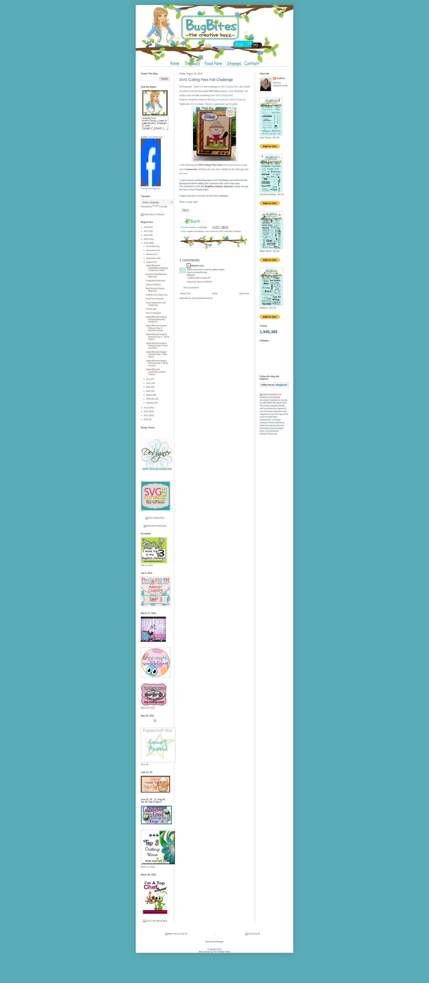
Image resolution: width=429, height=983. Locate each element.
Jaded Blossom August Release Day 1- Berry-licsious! (157, 363)
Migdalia (195, 266)
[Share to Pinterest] (226, 227)
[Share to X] (220, 227)
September (151, 258)
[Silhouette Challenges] (155, 526)
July (148, 379)
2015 (146, 239)
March (149, 395)
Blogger (220, 942)
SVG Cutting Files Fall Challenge (156, 304)
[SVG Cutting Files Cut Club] (155, 518)
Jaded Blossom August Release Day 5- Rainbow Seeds (156, 328)
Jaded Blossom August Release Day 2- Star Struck (156, 354)
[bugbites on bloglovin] (274, 386)
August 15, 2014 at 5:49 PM (199, 282)
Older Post (244, 293)
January (150, 403)
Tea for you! (151, 309)
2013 (146, 407)
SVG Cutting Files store (210, 165)
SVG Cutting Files (229, 86)
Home (215, 293)
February (150, 399)
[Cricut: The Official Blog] (155, 921)
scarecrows (191, 169)
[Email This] (214, 227)
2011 (146, 415)
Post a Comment (191, 287)
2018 (146, 227)
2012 (146, 411)
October (150, 254)
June (148, 383)
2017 (146, 231)
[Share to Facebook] (223, 227)
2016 (146, 235)
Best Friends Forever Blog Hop (155, 289)
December (151, 246)
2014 (146, 243)
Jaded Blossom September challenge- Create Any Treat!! (157, 268)
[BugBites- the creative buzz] (151, 185)
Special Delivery (153, 284)
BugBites (280, 78)
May (148, 387)
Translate (163, 206)
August (149, 262)
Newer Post (185, 293)
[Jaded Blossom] (157, 470)
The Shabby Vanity (221, 951)
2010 (146, 419)
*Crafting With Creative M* (199, 278)
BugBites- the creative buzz (152, 137)
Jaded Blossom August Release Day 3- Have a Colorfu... (157, 345)
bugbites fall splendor (195, 231)
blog (213, 99)
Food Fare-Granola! (155, 299)
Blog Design (204, 951)
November (151, 250)
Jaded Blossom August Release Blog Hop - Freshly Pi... (156, 319)
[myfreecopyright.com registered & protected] (274, 397)
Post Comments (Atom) (202, 298)
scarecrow (214, 231)
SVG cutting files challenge (230, 231)
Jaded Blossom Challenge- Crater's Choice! (156, 371)
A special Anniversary (155, 280)
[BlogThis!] (217, 227)
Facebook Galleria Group (230, 99)
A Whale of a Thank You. (157, 295)
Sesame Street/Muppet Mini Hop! (156, 275)
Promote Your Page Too (150, 188)
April (148, 391)
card (207, 231)
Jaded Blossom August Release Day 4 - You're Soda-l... (157, 336)
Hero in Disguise (153, 313)
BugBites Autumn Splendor (219, 186)
